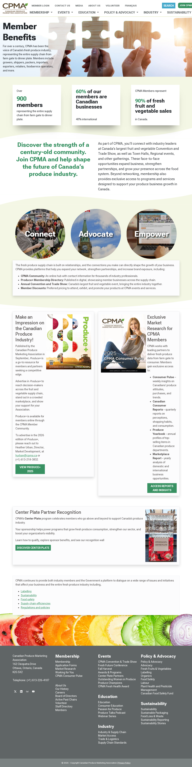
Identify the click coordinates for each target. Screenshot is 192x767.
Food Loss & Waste (152, 716)
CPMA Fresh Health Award (113, 686)
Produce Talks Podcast (111, 712)
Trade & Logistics (108, 739)
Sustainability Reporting (155, 719)
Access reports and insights (162, 488)
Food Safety (148, 679)
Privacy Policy (124, 763)
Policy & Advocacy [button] (120, 12)
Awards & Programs (109, 672)
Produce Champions (110, 682)
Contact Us (62, 5)
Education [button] (87, 12)
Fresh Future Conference (113, 665)
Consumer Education (110, 705)
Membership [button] (40, 12)
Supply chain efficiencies (35, 603)
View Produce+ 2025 (30, 469)
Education (104, 702)
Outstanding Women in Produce (117, 679)
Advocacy (146, 665)
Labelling (26, 591)
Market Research (65, 668)
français (131, 5)
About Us (94, 5)
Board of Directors (66, 696)
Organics (146, 675)
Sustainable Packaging (154, 712)
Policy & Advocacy (151, 661)
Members (61, 710)
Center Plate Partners (110, 675)
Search (169, 5)
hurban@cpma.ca (26, 455)
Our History (62, 688)
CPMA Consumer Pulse (68, 675)
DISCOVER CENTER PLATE (33, 547)
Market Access (107, 735)
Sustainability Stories (153, 723)
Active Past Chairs (66, 699)
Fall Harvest (105, 668)
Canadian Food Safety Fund (157, 693)
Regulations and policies (35, 607)
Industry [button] (151, 12)
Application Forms (66, 665)
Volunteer (113, 5)
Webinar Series (107, 716)
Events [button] (64, 12)
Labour (145, 682)
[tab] (40, 233)
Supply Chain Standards (112, 742)
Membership (62, 661)
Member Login (40, 5)
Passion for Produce (110, 709)
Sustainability (29, 595)
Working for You (64, 672)
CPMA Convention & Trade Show (117, 661)
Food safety (27, 599)
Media (79, 5)
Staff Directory (63, 706)
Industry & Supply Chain (112, 732)
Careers (60, 692)
